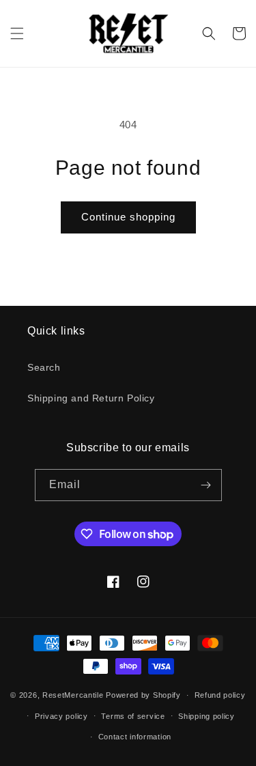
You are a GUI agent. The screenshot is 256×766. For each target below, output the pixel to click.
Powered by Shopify (143, 695)
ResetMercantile (73, 695)
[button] (17, 33)
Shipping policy (206, 716)
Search (44, 367)
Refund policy (220, 695)
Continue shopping (128, 217)
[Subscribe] (206, 485)
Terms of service (133, 716)
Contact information (134, 737)
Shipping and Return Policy (91, 398)
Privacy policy (61, 716)
